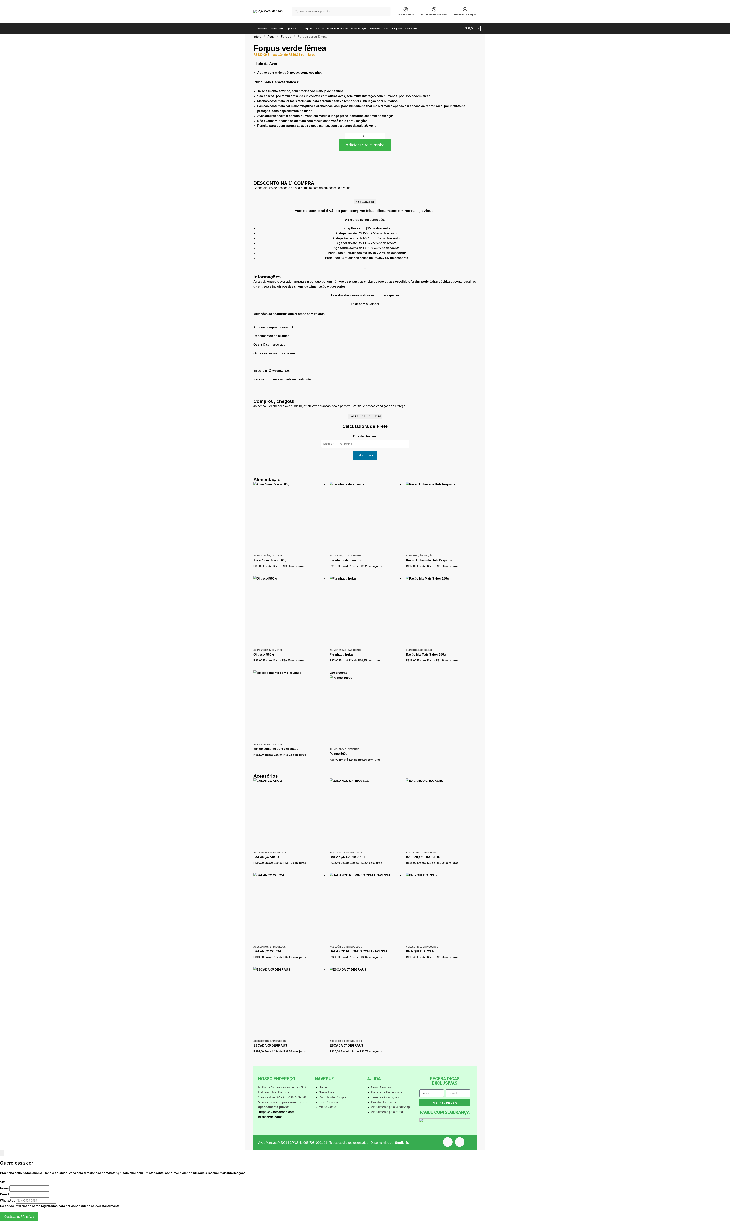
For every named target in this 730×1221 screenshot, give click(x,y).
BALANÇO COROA (267, 951)
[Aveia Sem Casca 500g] (288, 517)
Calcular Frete (365, 455)
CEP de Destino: (365, 436)
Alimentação (261, 556)
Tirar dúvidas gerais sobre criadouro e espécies (365, 295)
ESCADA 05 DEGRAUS (270, 1045)
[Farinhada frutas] (365, 611)
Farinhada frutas (341, 654)
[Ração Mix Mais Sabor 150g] (441, 611)
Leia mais (365, 765)
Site (3, 1182)
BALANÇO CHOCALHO (423, 857)
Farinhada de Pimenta (345, 560)
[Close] (365, 268)
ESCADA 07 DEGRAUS (346, 1045)
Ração (428, 556)
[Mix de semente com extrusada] (288, 705)
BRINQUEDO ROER (420, 951)
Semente (277, 556)
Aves (271, 36)
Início (257, 36)
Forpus (286, 36)
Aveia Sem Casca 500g (269, 560)
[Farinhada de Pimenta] (365, 517)
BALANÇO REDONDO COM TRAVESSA (358, 951)
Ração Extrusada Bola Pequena (429, 560)
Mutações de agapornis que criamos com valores (289, 313)
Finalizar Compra (465, 14)
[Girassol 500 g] (288, 611)
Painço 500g (339, 753)
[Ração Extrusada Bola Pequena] (441, 517)
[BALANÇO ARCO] (288, 813)
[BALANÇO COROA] (288, 908)
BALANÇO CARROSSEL (348, 857)
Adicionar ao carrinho (365, 145)
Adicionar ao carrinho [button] (288, 572)
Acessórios (261, 852)
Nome (4, 1188)
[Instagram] (459, 1142)
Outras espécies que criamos (274, 353)
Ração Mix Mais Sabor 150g (426, 654)
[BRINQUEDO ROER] (441, 908)
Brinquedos (278, 852)
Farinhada (355, 556)
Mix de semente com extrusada (275, 748)
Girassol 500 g (263, 654)
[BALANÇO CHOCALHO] (441, 813)
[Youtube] (448, 1142)
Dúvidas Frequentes (434, 14)
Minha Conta (406, 14)
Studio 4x (402, 1142)
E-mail (4, 1194)
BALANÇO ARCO (266, 857)
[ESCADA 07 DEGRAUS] (365, 1002)
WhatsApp (7, 1200)
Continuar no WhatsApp (19, 1216)
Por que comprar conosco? (273, 327)
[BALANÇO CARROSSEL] (365, 813)
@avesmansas (279, 370)
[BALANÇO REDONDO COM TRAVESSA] (365, 908)
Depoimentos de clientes (271, 336)
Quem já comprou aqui (269, 344)
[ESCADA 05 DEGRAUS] (288, 1002)
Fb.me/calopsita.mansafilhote (290, 379)
